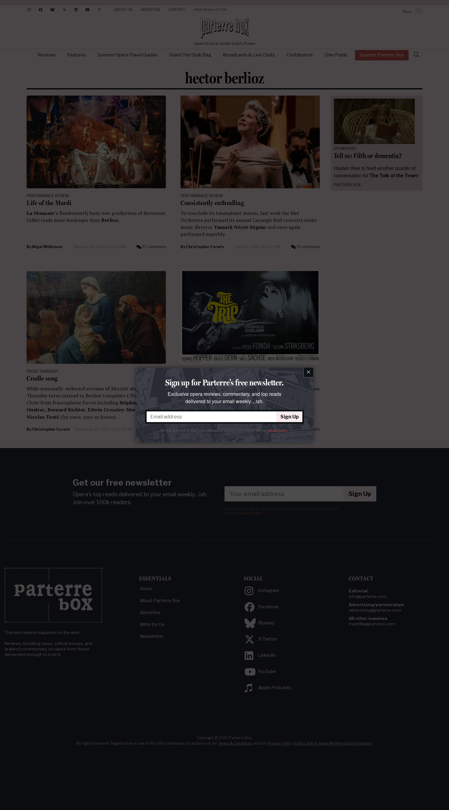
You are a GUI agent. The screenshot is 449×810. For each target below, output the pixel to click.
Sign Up (289, 417)
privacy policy (277, 431)
